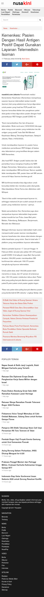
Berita (3, 10)
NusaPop (5, 549)
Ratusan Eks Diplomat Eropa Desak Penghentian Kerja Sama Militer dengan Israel (19, 379)
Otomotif (25, 12)
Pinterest (37, 64)
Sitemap (5, 590)
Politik (10, 10)
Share (7, 64)
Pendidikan (5, 14)
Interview (5, 568)
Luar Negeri (5, 12)
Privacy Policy (7, 584)
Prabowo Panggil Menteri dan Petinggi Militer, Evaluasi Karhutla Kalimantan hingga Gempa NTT (22, 465)
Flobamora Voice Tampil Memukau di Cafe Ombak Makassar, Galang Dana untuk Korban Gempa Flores (22, 416)
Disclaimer (5, 587)
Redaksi (4, 576)
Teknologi (36, 10)
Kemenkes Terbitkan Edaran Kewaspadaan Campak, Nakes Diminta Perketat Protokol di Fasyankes (20, 318)
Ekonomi (18, 10)
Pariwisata (16, 14)
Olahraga (15, 12)
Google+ (27, 64)
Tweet (17, 64)
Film (3, 565)
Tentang (5, 519)
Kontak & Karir (7, 581)
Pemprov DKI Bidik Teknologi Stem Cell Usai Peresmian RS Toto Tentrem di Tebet (22, 429)
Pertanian (5, 562)
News (5, 28)
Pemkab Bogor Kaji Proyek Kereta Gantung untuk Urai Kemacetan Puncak (21, 440)
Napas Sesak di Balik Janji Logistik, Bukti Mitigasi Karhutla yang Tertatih (20, 366)
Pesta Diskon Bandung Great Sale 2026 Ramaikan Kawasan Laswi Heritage (19, 392)
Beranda (5, 517)
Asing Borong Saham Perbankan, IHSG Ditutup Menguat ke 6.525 (19, 452)
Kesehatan (35, 12)
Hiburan (27, 10)
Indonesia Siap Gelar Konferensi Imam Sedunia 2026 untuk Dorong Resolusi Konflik (22, 477)
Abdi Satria (26, 59)
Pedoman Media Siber (10, 579)
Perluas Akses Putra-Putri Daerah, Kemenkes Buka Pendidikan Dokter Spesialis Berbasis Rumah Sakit (20, 329)
